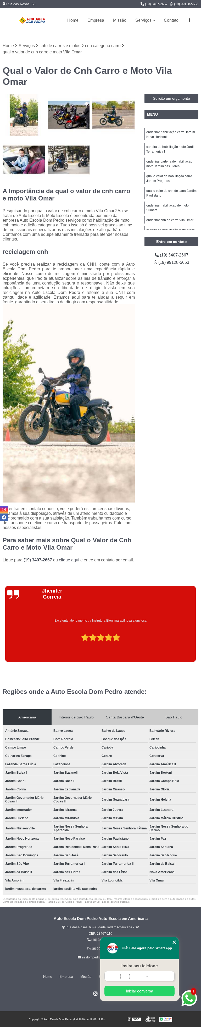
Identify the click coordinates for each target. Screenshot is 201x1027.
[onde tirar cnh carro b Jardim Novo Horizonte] (69, 159)
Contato (171, 20)
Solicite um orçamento (171, 98)
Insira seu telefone (139, 966)
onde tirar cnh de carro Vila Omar (169, 220)
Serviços (143, 20)
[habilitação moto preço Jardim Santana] (113, 115)
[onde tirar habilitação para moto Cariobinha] (24, 115)
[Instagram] (95, 993)
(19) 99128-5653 (185, 4)
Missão (119, 20)
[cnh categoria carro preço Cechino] (24, 159)
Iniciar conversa (139, 991)
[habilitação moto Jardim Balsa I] (69, 115)
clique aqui (69, 560)
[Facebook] (4, 517)
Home (73, 20)
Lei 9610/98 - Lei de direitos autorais (107, 901)
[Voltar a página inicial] (32, 20)
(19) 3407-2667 (156, 4)
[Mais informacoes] (189, 20)
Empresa (95, 20)
